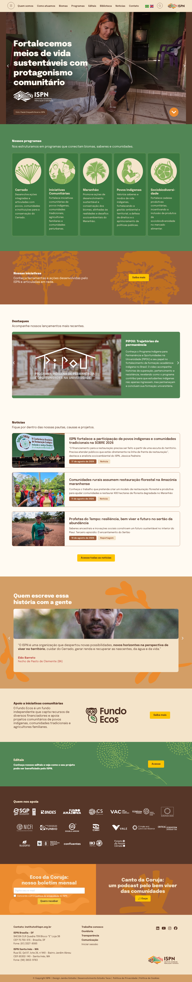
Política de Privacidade (125, 978)
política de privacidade (47, 896)
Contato (134, 6)
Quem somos (25, 6)
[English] (152, 5)
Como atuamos (46, 6)
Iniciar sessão (90, 944)
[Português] (147, 5)
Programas (78, 6)
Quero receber (49, 901)
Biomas (63, 6)
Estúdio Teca (104, 978)
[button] (8, 66)
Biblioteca (106, 6)
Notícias (120, 6)
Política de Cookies (149, 978)
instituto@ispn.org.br (38, 927)
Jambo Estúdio (68, 978)
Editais (92, 6)
